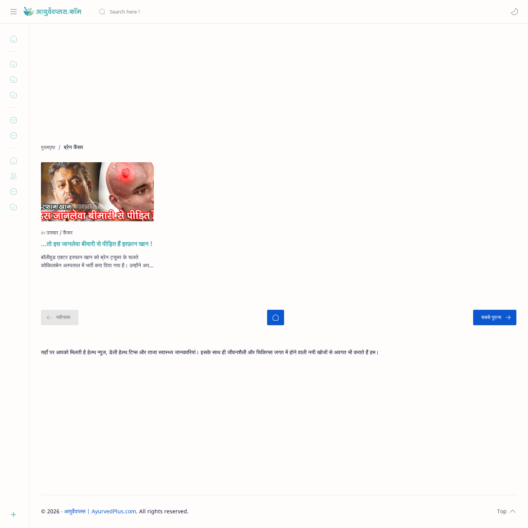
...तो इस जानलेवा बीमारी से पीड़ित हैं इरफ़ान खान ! (96, 243)
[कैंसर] (68, 232)
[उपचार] (54, 232)
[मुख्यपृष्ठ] (275, 317)
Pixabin (236, 511)
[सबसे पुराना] (494, 317)
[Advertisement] (273, 89)
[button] (514, 11)
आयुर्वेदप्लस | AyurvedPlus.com (100, 511)
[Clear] (220, 11)
